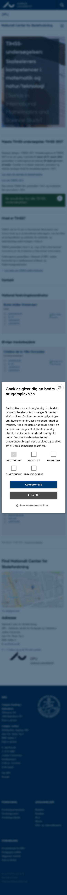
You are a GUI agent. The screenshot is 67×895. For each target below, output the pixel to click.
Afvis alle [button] (33, 495)
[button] (33, 505)
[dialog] (33, 447)
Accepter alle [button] (33, 484)
